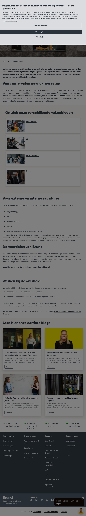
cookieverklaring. (11, 21)
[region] (43, 22)
